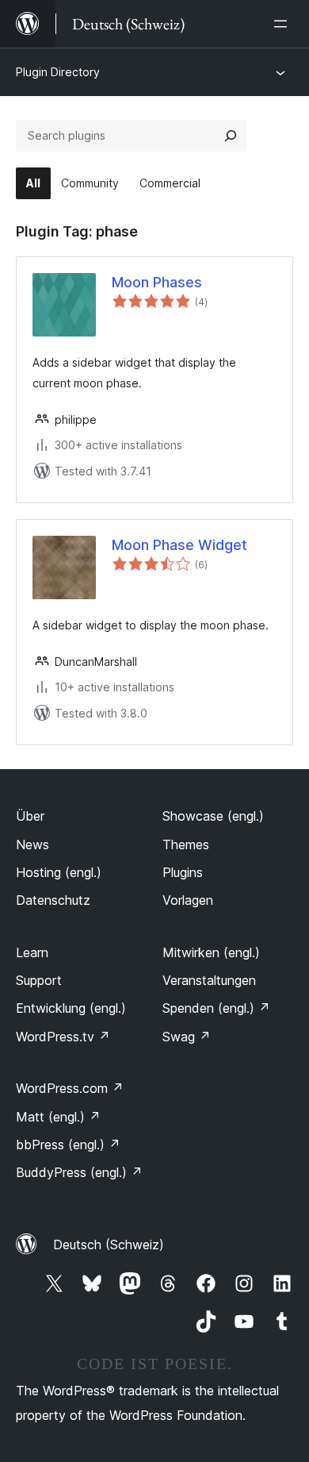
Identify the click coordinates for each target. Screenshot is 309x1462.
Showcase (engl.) (213, 816)
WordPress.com (70, 1088)
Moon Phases (157, 282)
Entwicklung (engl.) (71, 1008)
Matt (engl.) (58, 1117)
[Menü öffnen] (283, 24)
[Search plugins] (230, 136)
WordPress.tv (63, 1037)
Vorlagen (187, 900)
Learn (32, 952)
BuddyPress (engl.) (79, 1172)
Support (39, 980)
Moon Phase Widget (179, 545)
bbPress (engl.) (68, 1144)
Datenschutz (53, 900)
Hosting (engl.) (58, 872)
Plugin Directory (58, 72)
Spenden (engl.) (216, 1008)
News (32, 844)
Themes (185, 844)
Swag (186, 1037)
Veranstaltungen (209, 980)
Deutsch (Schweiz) (108, 1244)
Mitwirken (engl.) (211, 952)
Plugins (182, 872)
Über (30, 816)
